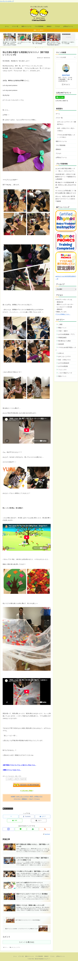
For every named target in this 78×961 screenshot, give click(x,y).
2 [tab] (38, 47)
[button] (38, 820)
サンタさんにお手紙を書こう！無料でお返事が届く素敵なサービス (65, 192)
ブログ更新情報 (60, 145)
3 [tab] (40, 47)
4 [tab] (42, 47)
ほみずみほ (66, 75)
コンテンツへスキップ (7, 1)
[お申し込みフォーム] (27, 785)
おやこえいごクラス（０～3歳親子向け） (66, 123)
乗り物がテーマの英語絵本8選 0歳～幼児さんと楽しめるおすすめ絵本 (65, 185)
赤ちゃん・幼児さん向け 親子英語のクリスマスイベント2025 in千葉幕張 (65, 199)
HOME (13, 796)
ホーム (58, 113)
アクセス (37, 799)
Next (77, 39)
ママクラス (17, 799)
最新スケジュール (61, 141)
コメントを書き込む (27, 942)
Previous (1, 39)
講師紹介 (24, 799)
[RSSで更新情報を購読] (45, 829)
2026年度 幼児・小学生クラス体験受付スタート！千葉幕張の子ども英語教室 (65, 177)
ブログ (31, 799)
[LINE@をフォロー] (20, 829)
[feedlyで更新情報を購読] (33, 829)
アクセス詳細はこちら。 (63, 314)
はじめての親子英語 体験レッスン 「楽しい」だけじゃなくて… (65, 170)
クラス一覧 (59, 118)
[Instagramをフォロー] (8, 829)
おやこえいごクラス (22, 796)
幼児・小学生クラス (36, 796)
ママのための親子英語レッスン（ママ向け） (66, 136)
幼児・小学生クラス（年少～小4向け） (66, 129)
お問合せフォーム (61, 157)
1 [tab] (35, 47)
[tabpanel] (10, 39)
